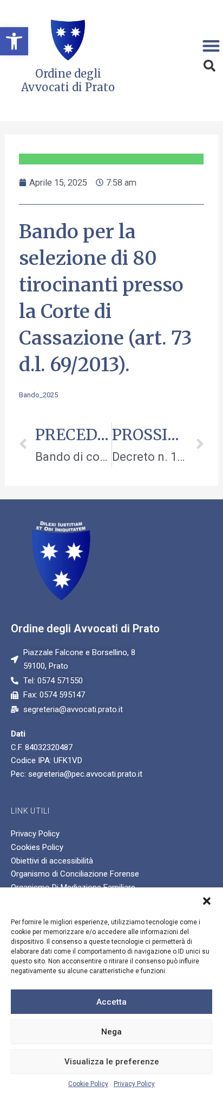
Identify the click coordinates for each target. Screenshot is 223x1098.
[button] (14, 41)
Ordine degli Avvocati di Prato (85, 628)
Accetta (111, 1002)
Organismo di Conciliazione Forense (75, 874)
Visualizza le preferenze (111, 1062)
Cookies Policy (37, 847)
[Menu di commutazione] (211, 45)
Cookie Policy (88, 1084)
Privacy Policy (134, 1084)
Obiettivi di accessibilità (52, 861)
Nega (111, 1032)
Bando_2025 (38, 395)
